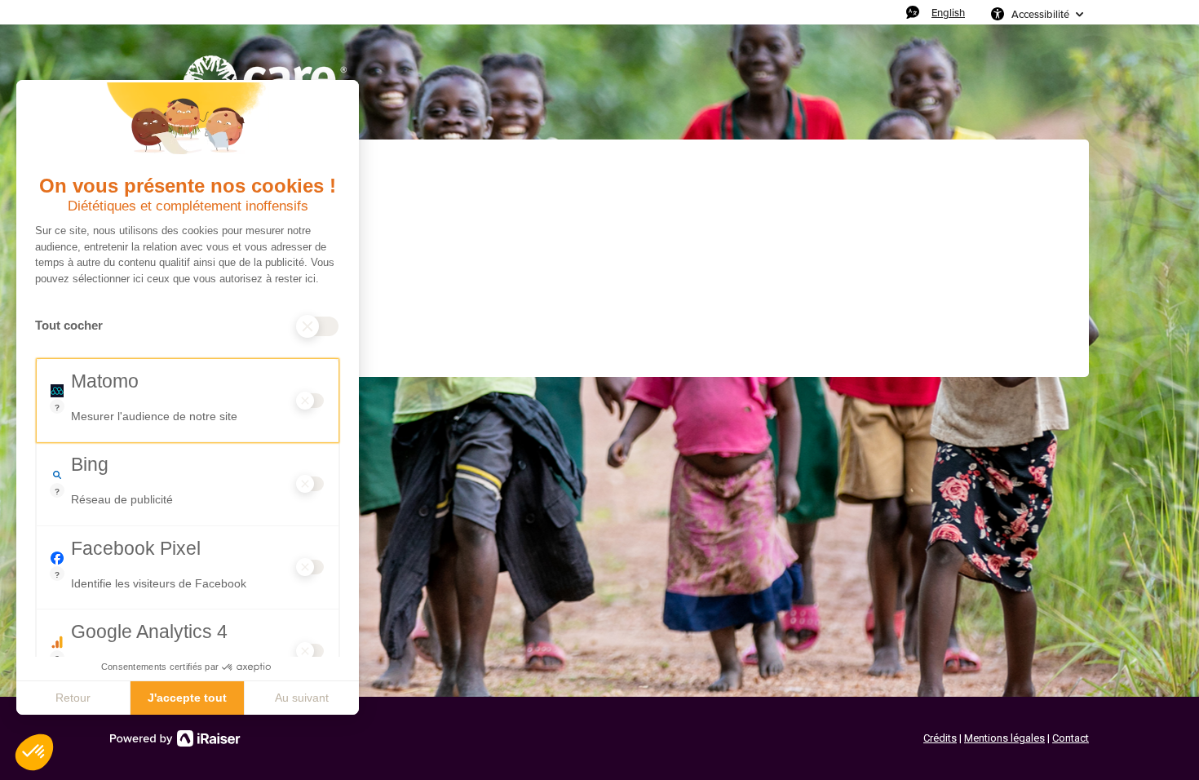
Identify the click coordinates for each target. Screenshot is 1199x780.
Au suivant (302, 697)
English (948, 12)
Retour (73, 697)
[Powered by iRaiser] (175, 738)
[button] (34, 752)
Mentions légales (1004, 738)
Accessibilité (1040, 14)
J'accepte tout (187, 697)
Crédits (940, 738)
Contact (1070, 738)
